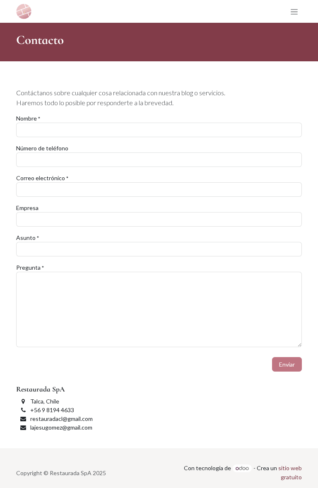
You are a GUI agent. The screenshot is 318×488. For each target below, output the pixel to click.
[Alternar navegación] (294, 11)
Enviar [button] (287, 364)
